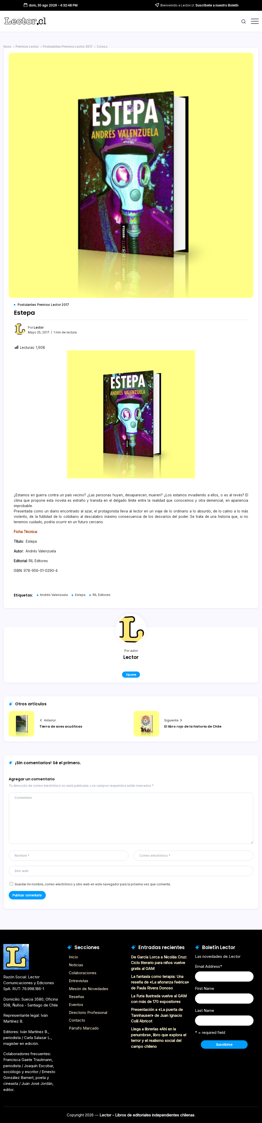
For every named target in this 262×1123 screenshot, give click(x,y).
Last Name (204, 1010)
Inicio (7, 46)
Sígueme (131, 674)
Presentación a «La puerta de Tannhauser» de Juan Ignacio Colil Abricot (157, 1015)
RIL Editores (102, 595)
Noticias (76, 964)
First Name (204, 988)
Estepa (80, 595)
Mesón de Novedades (88, 988)
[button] (243, 21)
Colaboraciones (82, 972)
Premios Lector (27, 46)
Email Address (208, 966)
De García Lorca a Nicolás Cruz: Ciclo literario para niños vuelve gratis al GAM (159, 962)
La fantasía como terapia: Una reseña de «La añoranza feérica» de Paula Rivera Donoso (160, 982)
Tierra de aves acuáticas (60, 726)
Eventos (76, 1004)
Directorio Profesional (88, 1012)
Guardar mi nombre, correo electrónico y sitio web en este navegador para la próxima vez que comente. (93, 884)
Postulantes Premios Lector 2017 (68, 46)
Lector (38, 327)
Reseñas (76, 996)
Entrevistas (78, 980)
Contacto (77, 1020)
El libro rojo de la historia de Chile (192, 726)
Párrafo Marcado (84, 1028)
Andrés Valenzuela (54, 595)
